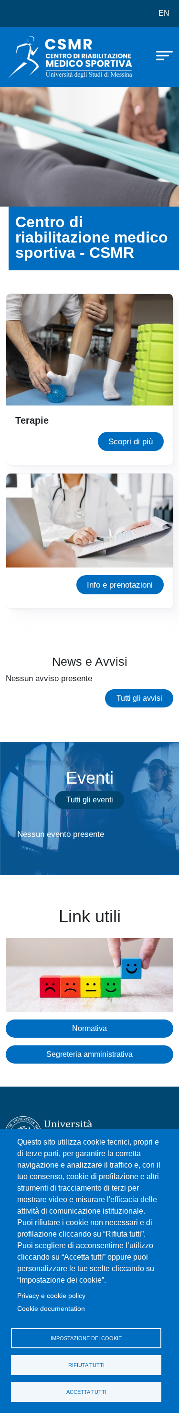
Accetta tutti (86, 1392)
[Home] (29, 57)
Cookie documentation (51, 1308)
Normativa (89, 1028)
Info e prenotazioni (120, 585)
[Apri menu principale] (160, 55)
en (163, 13)
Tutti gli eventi (89, 800)
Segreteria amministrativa (89, 1054)
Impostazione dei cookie (86, 1338)
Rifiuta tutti (86, 1365)
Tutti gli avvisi (139, 698)
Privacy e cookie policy (51, 1295)
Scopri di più (130, 441)
